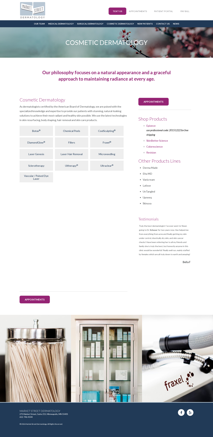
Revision (151, 152)
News (176, 23)
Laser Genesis (36, 154)
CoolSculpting (107, 130)
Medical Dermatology (61, 23)
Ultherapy (71, 165)
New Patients (145, 23)
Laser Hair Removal (72, 154)
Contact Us (163, 23)
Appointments (138, 11)
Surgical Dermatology (90, 23)
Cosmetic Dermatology (120, 23)
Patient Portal (163, 11)
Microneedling (107, 154)
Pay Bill (185, 11)
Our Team (39, 23)
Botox (36, 130)
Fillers (71, 142)
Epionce (167, 130)
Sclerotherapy (36, 165)
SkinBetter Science (157, 140)
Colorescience (154, 146)
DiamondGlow (36, 142)
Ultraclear (106, 165)
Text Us (117, 11)
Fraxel (107, 142)
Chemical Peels (71, 130)
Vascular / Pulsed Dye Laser (36, 177)
